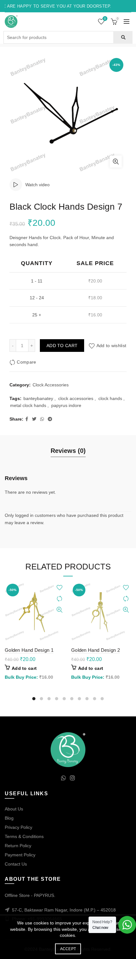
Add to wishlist (111, 345)
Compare (26, 362)
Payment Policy (20, 854)
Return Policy (18, 845)
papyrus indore (66, 405)
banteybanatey (38, 398)
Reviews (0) (68, 450)
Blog (9, 818)
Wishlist (105, 18)
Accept (68, 949)
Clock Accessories (51, 384)
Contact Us (16, 864)
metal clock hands (28, 405)
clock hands (110, 398)
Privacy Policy (18, 827)
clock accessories (75, 398)
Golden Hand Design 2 (95, 650)
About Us (14, 808)
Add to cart (61, 345)
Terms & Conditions (24, 836)
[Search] (123, 37)
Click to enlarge (116, 162)
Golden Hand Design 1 (29, 650)
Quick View (59, 609)
